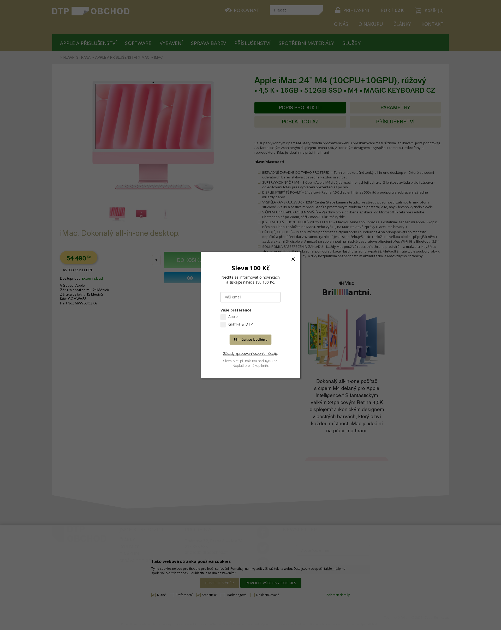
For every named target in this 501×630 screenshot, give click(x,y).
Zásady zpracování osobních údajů (250, 354)
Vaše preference (236, 310)
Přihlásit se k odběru (250, 339)
